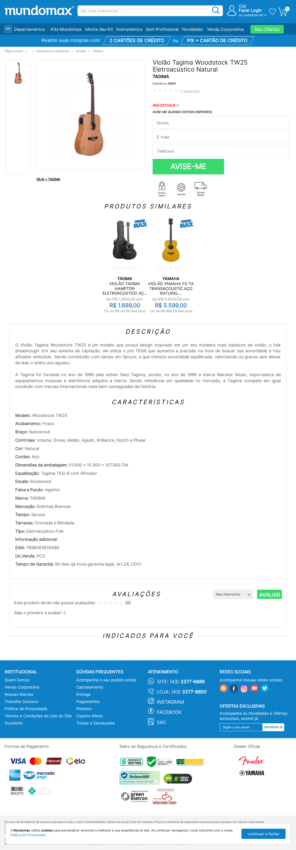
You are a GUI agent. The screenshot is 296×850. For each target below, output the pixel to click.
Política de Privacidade (26, 708)
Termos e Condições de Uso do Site (38, 716)
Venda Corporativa (225, 29)
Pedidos (84, 708)
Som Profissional (162, 29)
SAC (161, 722)
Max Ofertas (267, 29)
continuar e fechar (264, 833)
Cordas (81, 51)
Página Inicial (14, 51)
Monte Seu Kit (99, 29)
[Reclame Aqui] (140, 779)
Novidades (192, 29)
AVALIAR (269, 595)
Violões (97, 51)
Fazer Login (250, 10)
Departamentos (29, 29)
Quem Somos (17, 680)
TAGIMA (161, 76)
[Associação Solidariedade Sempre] (166, 798)
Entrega (83, 694)
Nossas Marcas (19, 694)
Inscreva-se (273, 727)
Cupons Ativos (89, 716)
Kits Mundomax (66, 29)
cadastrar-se (252, 15)
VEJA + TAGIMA (48, 179)
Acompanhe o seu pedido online (106, 680)
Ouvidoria (13, 723)
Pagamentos (88, 701)
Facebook (169, 712)
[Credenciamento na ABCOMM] (191, 763)
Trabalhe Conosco (21, 701)
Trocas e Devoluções (95, 723)
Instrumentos (129, 29)
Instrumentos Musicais (52, 51)
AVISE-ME (188, 166)
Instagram (170, 702)
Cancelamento (89, 687)
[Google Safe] (161, 763)
